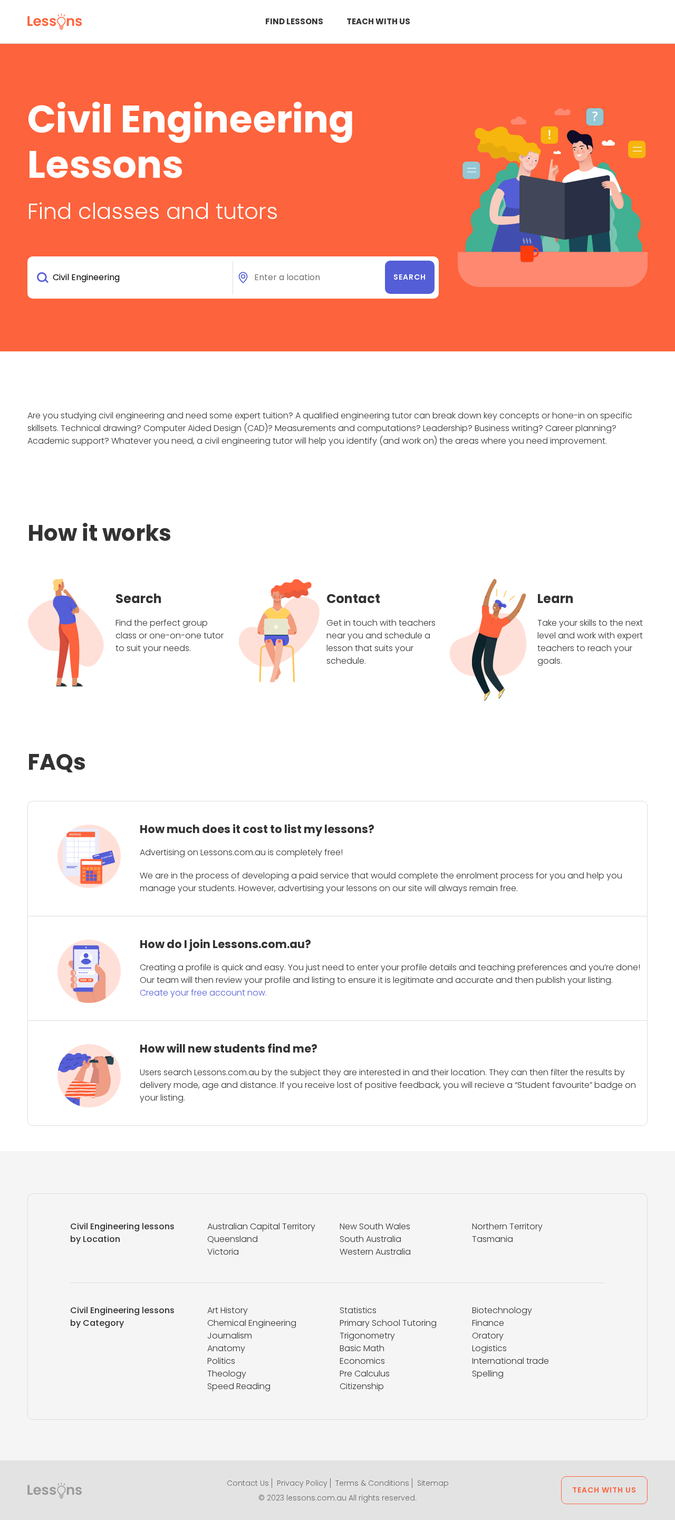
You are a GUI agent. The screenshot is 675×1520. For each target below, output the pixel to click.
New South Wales (375, 1226)
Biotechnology (502, 1310)
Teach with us (378, 21)
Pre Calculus (365, 1374)
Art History (227, 1310)
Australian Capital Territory (261, 1226)
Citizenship (362, 1386)
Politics (221, 1361)
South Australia (370, 1239)
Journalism (229, 1336)
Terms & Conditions (372, 1483)
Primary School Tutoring (388, 1323)
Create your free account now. (203, 993)
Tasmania (492, 1239)
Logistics (489, 1348)
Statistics (358, 1310)
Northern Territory (507, 1226)
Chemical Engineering (251, 1323)
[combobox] (132, 277)
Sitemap (433, 1483)
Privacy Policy (302, 1483)
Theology (226, 1374)
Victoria (223, 1252)
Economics (362, 1361)
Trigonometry (367, 1336)
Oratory (488, 1336)
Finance (488, 1323)
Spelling (488, 1374)
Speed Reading (239, 1386)
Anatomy (226, 1348)
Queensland (232, 1239)
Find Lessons (294, 21)
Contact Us (248, 1483)
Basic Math (362, 1348)
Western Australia (375, 1252)
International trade (510, 1361)
